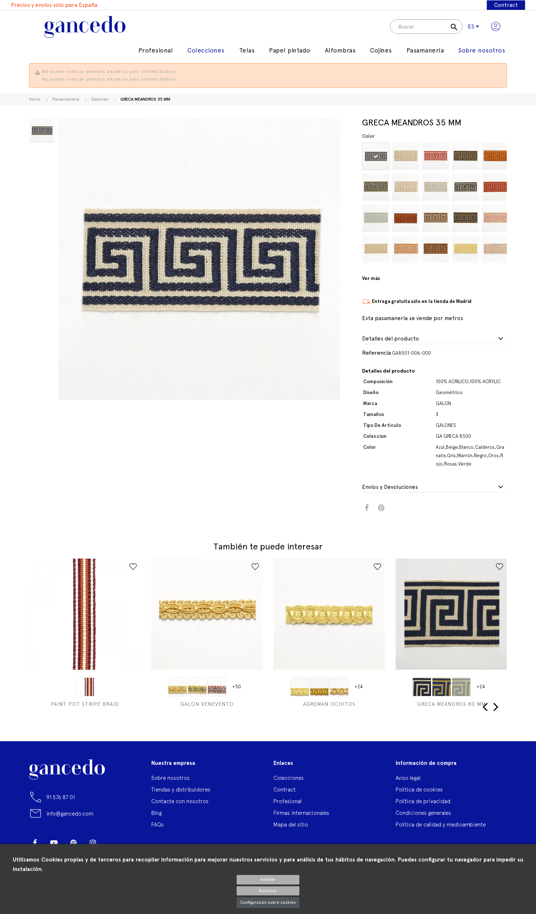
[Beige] (375, 249)
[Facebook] (34, 842)
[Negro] (465, 187)
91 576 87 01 (60, 797)
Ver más (371, 278)
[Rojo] (495, 187)
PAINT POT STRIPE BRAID (85, 704)
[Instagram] (92, 842)
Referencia (376, 352)
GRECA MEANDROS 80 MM (451, 704)
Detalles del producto (390, 339)
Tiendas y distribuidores (180, 789)
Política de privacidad (423, 801)
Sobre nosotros (170, 778)
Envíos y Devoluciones (390, 487)
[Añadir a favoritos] (133, 566)
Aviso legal (408, 778)
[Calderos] (405, 218)
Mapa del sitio (290, 824)
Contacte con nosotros (180, 801)
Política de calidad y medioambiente (441, 824)
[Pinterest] (73, 842)
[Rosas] (495, 218)
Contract (506, 5)
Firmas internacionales (301, 813)
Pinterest (381, 508)
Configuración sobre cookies (268, 902)
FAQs (157, 824)
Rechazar (268, 890)
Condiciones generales (423, 813)
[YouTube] (53, 842)
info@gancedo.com (69, 813)
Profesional (287, 801)
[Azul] (375, 156)
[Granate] (435, 156)
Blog (156, 813)
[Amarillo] (177, 687)
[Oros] (465, 249)
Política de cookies (419, 789)
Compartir (366, 508)
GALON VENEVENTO (207, 704)
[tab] (434, 339)
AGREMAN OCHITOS (329, 704)
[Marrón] (435, 218)
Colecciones (288, 778)
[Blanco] (405, 187)
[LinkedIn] (111, 840)
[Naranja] (85, 687)
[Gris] (435, 187)
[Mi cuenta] (496, 26)
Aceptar (268, 879)
